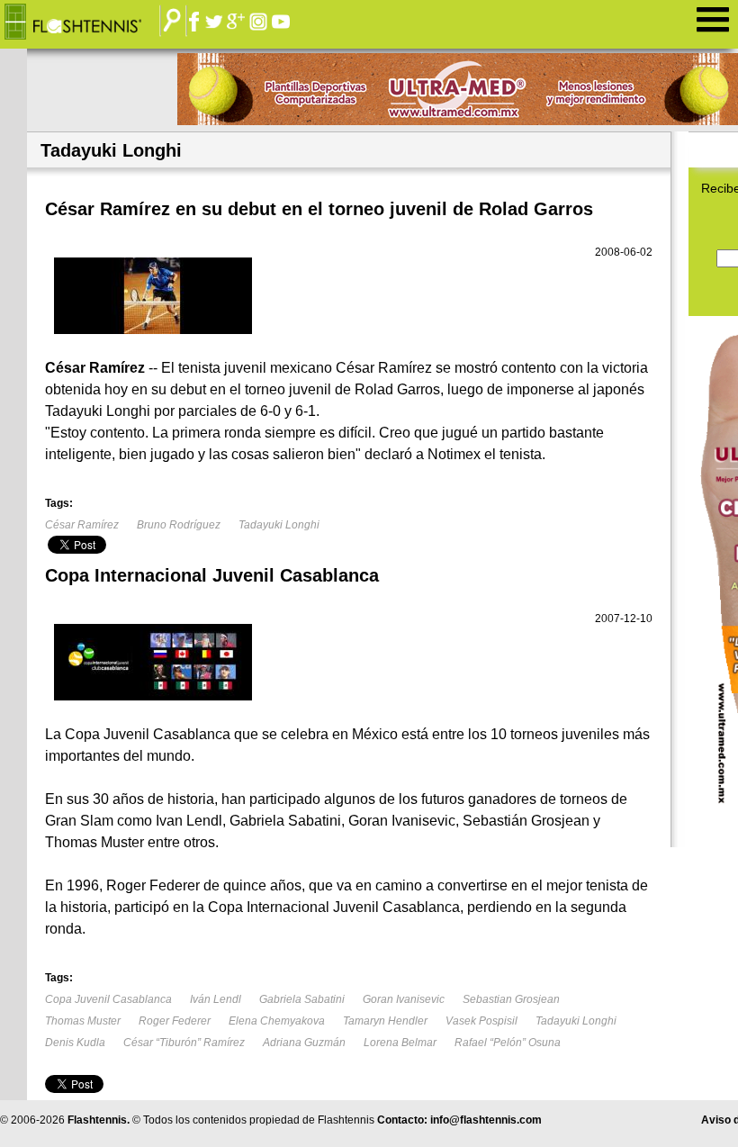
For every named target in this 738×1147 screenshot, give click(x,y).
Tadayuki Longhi (279, 525)
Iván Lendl (215, 999)
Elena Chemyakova (277, 1021)
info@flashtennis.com (486, 1120)
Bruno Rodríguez (178, 525)
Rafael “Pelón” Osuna (507, 1042)
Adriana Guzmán (304, 1042)
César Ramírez (82, 525)
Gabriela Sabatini (302, 999)
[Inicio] (86, 22)
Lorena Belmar (400, 1042)
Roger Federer (175, 1021)
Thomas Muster (83, 1021)
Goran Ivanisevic (404, 999)
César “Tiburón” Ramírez (184, 1042)
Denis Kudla (75, 1042)
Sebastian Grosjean (511, 999)
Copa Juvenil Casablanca (108, 999)
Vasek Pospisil (482, 1021)
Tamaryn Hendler (385, 1021)
